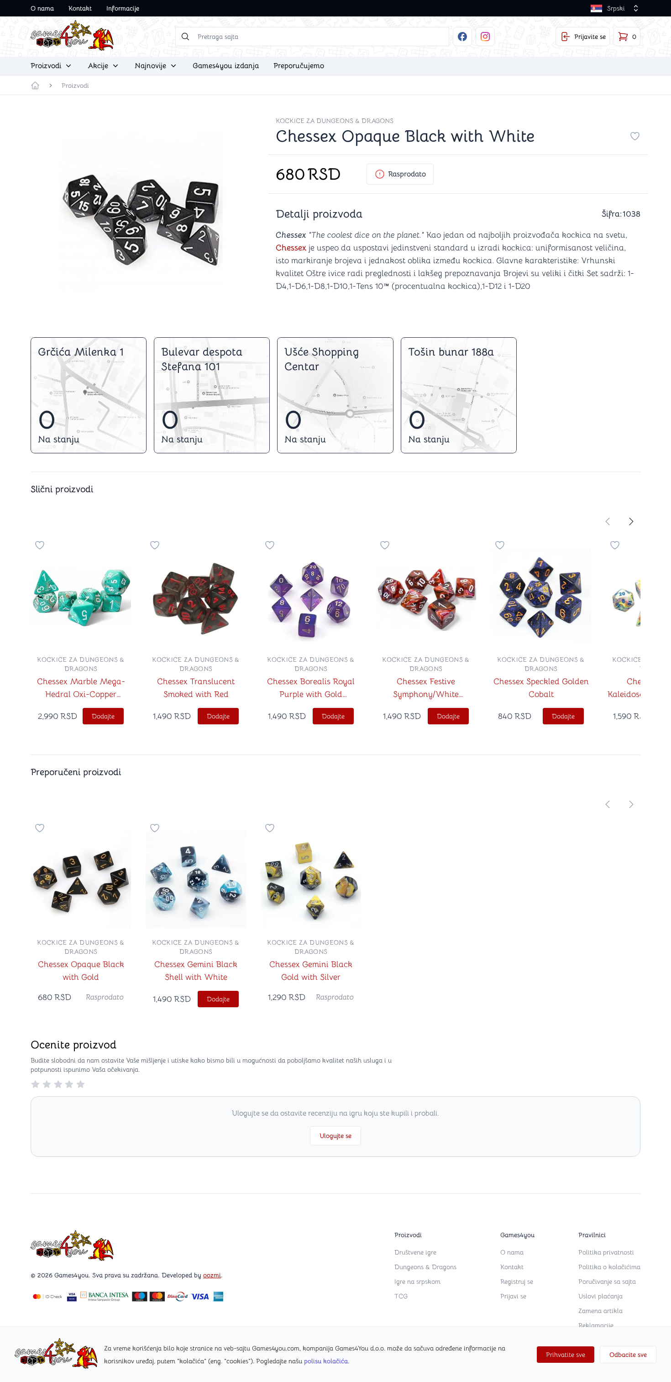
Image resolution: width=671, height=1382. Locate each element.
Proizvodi (75, 85)
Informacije (122, 8)
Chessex (291, 248)
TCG (401, 1296)
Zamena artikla (600, 1311)
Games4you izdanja (226, 65)
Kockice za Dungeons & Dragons (334, 121)
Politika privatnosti (606, 1252)
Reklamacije (595, 1325)
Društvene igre (415, 1252)
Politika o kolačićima (609, 1267)
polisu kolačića (326, 1361)
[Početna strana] (35, 85)
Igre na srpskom (417, 1281)
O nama (42, 8)
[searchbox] (312, 36)
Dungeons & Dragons (425, 1267)
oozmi (212, 1275)
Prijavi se (513, 1296)
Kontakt (80, 8)
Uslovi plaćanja (600, 1296)
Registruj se (516, 1281)
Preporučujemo (298, 65)
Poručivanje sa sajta (607, 1281)
